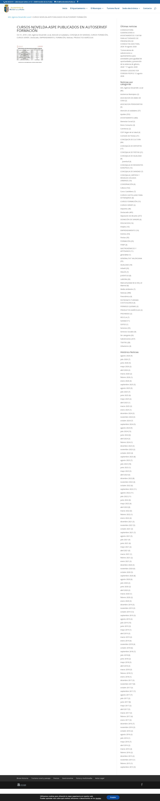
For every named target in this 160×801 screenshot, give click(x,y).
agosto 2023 (125, 460)
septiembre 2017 (126, 691)
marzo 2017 (125, 713)
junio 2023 (124, 467)
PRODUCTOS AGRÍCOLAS (83, 37)
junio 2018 (124, 659)
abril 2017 (124, 709)
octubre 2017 (125, 687)
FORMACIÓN (61, 37)
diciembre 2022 (126, 478)
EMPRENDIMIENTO (47, 37)
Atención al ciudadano (60, 35)
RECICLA (123, 317)
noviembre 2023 (126, 449)
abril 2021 (124, 550)
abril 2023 (124, 475)
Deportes (124, 209)
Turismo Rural (113, 8)
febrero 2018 (125, 673)
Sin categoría (125, 335)
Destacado (34, 37)
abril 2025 (124, 402)
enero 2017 (124, 720)
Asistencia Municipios (128, 94)
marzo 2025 (125, 406)
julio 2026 (124, 359)
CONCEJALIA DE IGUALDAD (131, 156)
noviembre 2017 (126, 684)
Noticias (70, 37)
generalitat (124, 255)
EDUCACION (125, 223)
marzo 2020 (125, 594)
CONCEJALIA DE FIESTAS (130, 152)
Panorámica (125, 296)
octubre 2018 (125, 648)
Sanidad (123, 321)
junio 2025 (124, 395)
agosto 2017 (125, 695)
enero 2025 (124, 410)
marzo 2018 (125, 669)
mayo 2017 (124, 705)
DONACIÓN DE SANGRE (129, 219)
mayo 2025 (124, 399)
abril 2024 (124, 439)
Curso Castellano (126, 191)
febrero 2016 (125, 752)
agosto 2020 (125, 579)
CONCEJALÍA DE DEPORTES (131, 146)
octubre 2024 (125, 420)
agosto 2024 (125, 428)
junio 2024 (124, 435)
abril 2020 (124, 590)
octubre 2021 (125, 529)
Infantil (123, 268)
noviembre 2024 (126, 417)
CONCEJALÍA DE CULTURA (130, 139)
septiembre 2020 (126, 576)
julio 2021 (124, 539)
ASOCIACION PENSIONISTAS (131, 104)
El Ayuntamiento (77, 8)
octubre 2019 (125, 612)
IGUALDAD (124, 265)
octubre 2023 (125, 453)
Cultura (123, 188)
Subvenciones (125, 339)
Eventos (123, 234)
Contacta (147, 8)
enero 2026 (124, 381)
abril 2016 (124, 745)
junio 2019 (124, 626)
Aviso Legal (99, 778)
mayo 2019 (124, 630)
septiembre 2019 (126, 615)
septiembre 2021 (126, 532)
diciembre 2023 (126, 446)
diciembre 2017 (126, 680)
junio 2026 (124, 363)
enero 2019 (124, 641)
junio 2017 (124, 702)
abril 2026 (124, 370)
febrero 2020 (125, 597)
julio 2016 (124, 738)
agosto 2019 (125, 619)
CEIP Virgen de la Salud (129, 132)
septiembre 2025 (126, 384)
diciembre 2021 (126, 521)
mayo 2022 (124, 503)
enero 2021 (124, 561)
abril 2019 (124, 633)
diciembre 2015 (126, 756)
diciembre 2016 (126, 724)
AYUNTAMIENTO (127, 118)
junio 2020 (124, 586)
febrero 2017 (125, 716)
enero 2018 (124, 677)
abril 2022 (124, 507)
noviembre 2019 (126, 608)
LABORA (123, 279)
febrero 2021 (125, 558)
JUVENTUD (124, 275)
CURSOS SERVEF (23, 37)
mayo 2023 (124, 471)
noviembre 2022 (126, 482)
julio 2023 (124, 464)
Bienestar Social (126, 121)
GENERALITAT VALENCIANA (131, 258)
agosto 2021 (125, 536)
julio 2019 (124, 623)
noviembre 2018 (126, 644)
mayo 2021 (124, 547)
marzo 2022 (125, 511)
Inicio (65, 8)
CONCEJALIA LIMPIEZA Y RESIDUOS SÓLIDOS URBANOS (129, 178)
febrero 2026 (125, 377)
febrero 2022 (125, 514)
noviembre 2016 (126, 727)
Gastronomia (67, 778)
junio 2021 (124, 543)
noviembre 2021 (126, 525)
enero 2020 (124, 601)
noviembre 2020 (126, 568)
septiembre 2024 (126, 424)
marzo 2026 (125, 374)
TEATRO (123, 342)
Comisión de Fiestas (128, 136)
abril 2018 (124, 666)
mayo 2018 (124, 662)
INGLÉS (123, 272)
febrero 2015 (125, 763)
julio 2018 (124, 655)
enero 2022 (124, 518)
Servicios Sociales (127, 332)
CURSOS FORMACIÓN (99, 35)
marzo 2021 (125, 554)
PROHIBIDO (125, 314)
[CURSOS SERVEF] (30, 54)
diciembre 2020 (126, 565)
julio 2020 (124, 583)
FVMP (122, 245)
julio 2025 (124, 392)
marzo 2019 (125, 637)
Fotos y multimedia (84, 778)
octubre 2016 (125, 731)
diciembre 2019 (126, 605)
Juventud (125, 161)
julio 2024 (124, 431)
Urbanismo (124, 346)
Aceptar (113, 797)
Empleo (123, 227)
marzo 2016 (125, 749)
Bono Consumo (126, 125)
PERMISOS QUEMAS (128, 306)
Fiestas (123, 237)
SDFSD (123, 324)
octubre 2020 (125, 572)
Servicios (123, 328)
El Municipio (96, 8)
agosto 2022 (125, 493)
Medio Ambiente (126, 289)
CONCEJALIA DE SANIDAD (80, 35)
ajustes (98, 798)
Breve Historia (22, 778)
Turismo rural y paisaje (40, 778)
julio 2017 (124, 698)
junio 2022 (124, 500)
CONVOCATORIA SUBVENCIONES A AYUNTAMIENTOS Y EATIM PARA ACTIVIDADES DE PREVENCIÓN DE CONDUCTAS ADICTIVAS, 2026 (130, 38)
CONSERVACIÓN (126, 184)
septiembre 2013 (126, 767)
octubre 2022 (125, 485)
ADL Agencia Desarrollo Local (19, 17)
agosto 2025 (125, 388)
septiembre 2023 (126, 457)
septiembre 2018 (126, 651)
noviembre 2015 (126, 760)
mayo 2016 (124, 742)
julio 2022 (124, 496)
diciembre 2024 (126, 413)
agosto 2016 (125, 734)
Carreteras (124, 129)
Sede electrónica (130, 8)
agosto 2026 (125, 356)
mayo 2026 (124, 366)
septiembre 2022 (126, 489)
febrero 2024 (125, 442)
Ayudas (123, 114)
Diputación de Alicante (128, 216)
